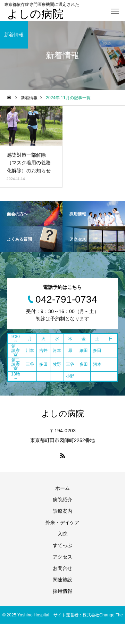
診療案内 (62, 511)
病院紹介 (62, 499)
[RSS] (62, 455)
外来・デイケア (62, 522)
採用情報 (62, 591)
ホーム (62, 488)
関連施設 (62, 579)
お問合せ (62, 568)
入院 (62, 534)
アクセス (62, 557)
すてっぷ (62, 545)
